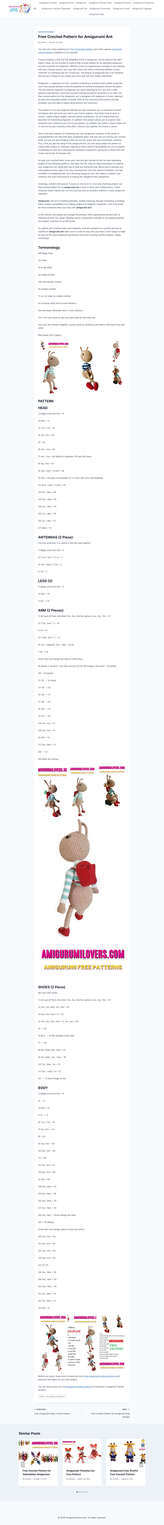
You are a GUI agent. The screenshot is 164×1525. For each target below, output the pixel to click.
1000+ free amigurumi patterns (51, 1396)
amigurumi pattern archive (78, 1387)
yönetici (44, 42)
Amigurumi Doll (66, 3)
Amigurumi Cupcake (142, 8)
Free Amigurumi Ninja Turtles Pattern (52, 1411)
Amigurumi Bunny (122, 3)
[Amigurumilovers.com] (19, 9)
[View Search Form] (35, 9)
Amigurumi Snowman (144, 3)
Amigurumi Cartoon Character (56, 8)
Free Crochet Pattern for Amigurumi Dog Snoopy (110, 1413)
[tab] (77, 1492)
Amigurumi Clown (121, 8)
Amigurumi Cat (80, 8)
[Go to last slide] (23, 1464)
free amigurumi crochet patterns (99, 1376)
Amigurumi (81, 3)
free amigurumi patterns (82, 49)
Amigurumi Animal (48, 3)
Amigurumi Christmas (100, 8)
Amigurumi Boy (96, 14)
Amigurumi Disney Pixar (100, 3)
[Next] (141, 1464)
